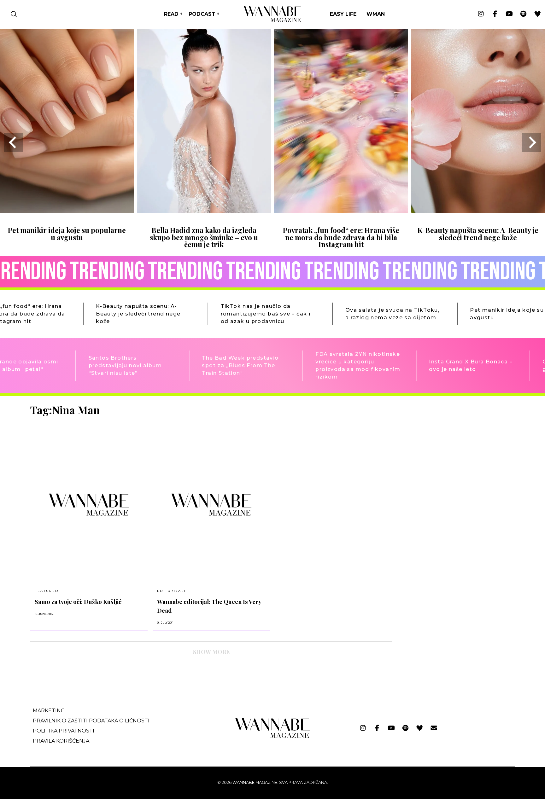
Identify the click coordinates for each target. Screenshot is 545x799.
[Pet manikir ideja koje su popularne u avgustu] (67, 211)
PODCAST (202, 14)
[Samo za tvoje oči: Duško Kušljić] (89, 504)
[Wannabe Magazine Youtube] (509, 14)
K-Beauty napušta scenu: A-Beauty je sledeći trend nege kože (478, 233)
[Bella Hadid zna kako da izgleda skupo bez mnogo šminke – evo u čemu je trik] (204, 211)
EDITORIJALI (171, 591)
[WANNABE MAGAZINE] (272, 736)
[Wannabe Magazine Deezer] (538, 14)
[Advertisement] (444, 447)
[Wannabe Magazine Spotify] (523, 14)
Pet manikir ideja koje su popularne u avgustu (67, 233)
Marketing (49, 711)
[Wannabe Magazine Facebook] (495, 14)
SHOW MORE (211, 652)
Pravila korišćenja (61, 741)
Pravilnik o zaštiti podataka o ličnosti (91, 721)
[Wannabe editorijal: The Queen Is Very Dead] (211, 504)
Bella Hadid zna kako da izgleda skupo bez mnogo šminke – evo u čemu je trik (204, 237)
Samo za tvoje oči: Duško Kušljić (78, 601)
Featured (46, 591)
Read (171, 14)
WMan (375, 14)
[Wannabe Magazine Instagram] (481, 14)
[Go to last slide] (13, 142)
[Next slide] (531, 142)
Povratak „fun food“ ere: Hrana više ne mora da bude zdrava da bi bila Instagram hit (341, 237)
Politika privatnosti (63, 731)
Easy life (343, 14)
